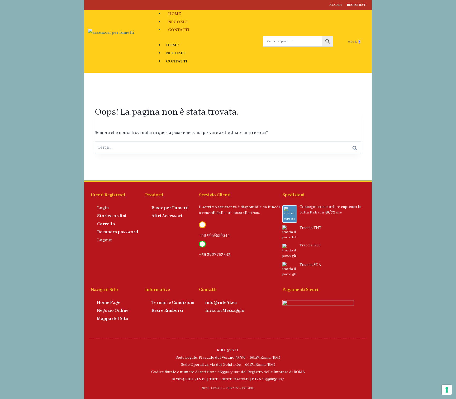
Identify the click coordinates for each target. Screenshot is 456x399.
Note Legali (212, 388)
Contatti (178, 30)
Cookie (248, 388)
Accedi (335, 5)
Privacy (232, 388)
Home (174, 14)
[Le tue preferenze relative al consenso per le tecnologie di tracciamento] (447, 390)
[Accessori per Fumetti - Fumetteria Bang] (120, 41)
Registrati (357, 5)
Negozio (178, 22)
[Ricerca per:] (228, 147)
